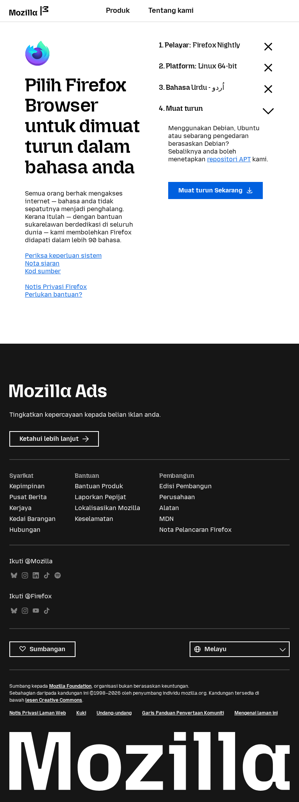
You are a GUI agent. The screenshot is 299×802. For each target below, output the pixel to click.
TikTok (46, 575)
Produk (118, 10)
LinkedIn (35, 575)
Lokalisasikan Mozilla (107, 508)
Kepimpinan (27, 486)
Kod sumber (43, 271)
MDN (166, 518)
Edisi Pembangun (185, 486)
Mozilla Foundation (70, 686)
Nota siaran (42, 263)
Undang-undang (114, 713)
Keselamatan (94, 518)
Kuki (81, 713)
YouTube (35, 611)
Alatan (169, 508)
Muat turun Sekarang (211, 190)
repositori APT (229, 159)
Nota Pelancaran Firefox (195, 529)
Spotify (57, 575)
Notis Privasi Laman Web (37, 713)
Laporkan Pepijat (100, 497)
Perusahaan (177, 497)
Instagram (25, 575)
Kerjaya (20, 508)
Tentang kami (170, 10)
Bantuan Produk (99, 486)
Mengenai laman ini (256, 713)
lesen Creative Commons (53, 700)
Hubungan (24, 529)
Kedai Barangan (32, 518)
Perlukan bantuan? (53, 294)
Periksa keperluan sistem (63, 255)
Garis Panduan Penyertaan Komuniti (183, 713)
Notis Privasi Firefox (56, 286)
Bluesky (14, 575)
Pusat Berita (28, 497)
